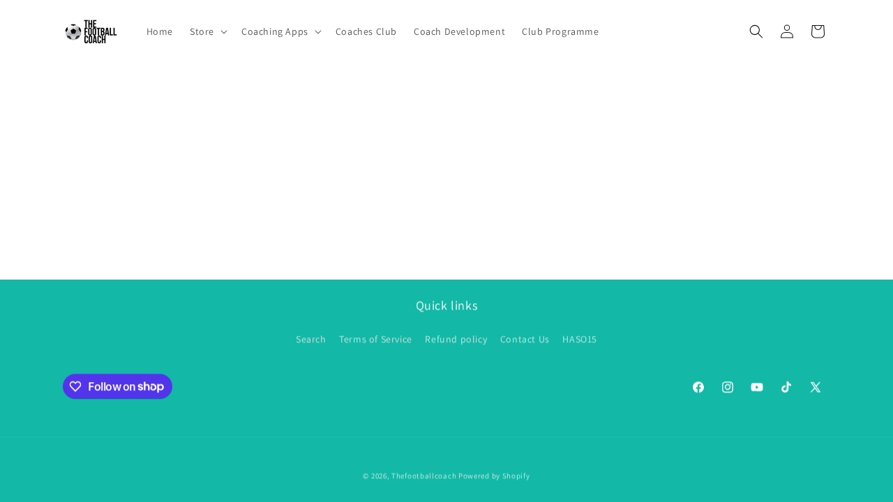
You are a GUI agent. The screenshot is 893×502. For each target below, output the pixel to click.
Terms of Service (375, 338)
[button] (207, 31)
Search (311, 338)
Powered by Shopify (494, 475)
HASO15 (579, 338)
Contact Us (525, 338)
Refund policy (456, 338)
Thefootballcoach (423, 475)
